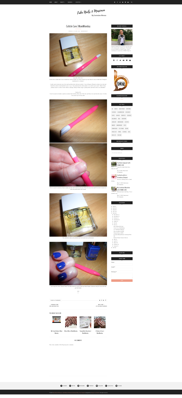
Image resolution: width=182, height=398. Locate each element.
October (115, 218)
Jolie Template (82, 392)
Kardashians (120, 122)
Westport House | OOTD (118, 233)
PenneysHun (114, 128)
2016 (114, 213)
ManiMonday (84, 31)
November (116, 216)
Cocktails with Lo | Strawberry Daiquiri (122, 176)
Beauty (116, 109)
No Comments (120, 184)
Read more (125, 170)
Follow (122, 99)
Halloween (114, 118)
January (115, 246)
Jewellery (114, 122)
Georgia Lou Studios (95, 392)
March (115, 242)
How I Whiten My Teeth (118, 226)
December (116, 214)
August (115, 221)
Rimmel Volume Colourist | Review (121, 237)
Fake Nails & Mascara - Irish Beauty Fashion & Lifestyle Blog (66, 392)
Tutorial (124, 132)
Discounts (128, 112)
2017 (114, 211)
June (115, 224)
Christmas (128, 109)
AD (112, 109)
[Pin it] (105, 300)
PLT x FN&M (121, 128)
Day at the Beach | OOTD (119, 231)
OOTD (125, 125)
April (115, 241)
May (115, 239)
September (116, 219)
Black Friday (122, 109)
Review (126, 128)
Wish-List (114, 135)
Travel (119, 132)
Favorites (123, 115)
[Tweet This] (99, 300)
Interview (124, 118)
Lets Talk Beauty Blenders (119, 229)
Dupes (113, 115)
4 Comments (119, 172)
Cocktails (114, 112)
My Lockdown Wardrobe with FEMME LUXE (123, 188)
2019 (114, 208)
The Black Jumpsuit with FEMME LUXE (123, 164)
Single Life (114, 132)
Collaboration (121, 112)
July (115, 223)
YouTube (119, 135)
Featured (129, 115)
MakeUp (113, 125)
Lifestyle (127, 122)
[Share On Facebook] (101, 300)
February (116, 244)
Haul (119, 118)
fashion (118, 115)
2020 (114, 206)
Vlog (129, 132)
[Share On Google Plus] (103, 300)
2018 (114, 209)
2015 (114, 247)
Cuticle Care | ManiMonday (119, 228)
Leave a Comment (56, 300)
